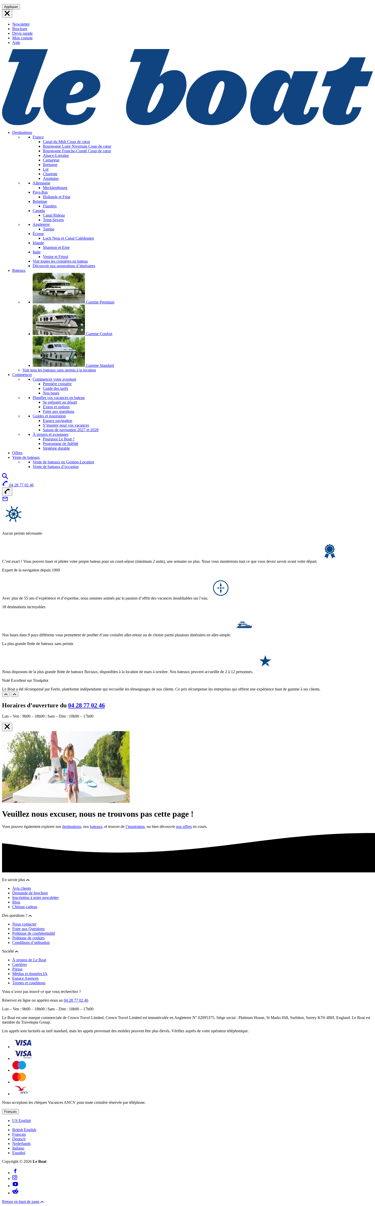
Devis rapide (22, 33)
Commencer (22, 374)
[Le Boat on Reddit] (15, 1193)
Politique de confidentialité (33, 933)
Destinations (22, 132)
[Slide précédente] (6, 694)
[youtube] (15, 1186)
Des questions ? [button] (15, 915)
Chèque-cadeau (24, 907)
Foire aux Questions (28, 929)
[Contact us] (5, 500)
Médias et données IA (29, 973)
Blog (16, 902)
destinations (71, 826)
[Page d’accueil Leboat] (187, 124)
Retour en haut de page (21, 1201)
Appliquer (11, 7)
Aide (16, 42)
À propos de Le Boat (29, 960)
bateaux (96, 826)
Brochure (19, 29)
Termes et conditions (28, 983)
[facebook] (15, 1172)
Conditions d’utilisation (31, 942)
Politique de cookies (28, 938)
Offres (17, 453)
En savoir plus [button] (14, 879)
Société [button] (8, 951)
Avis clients (21, 888)
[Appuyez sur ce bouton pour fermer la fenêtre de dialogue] (7, 727)
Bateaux (19, 270)
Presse (17, 969)
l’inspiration (135, 826)
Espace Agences (25, 978)
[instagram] (14, 1178)
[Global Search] (5, 478)
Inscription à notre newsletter (35, 897)
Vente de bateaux (26, 457)
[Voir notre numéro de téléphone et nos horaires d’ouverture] (7, 491)
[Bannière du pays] (7, 13)
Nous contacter (24, 924)
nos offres (184, 826)
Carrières (19, 964)
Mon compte (22, 38)
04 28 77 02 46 (86, 705)
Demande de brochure (30, 893)
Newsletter (21, 24)
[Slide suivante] (14, 694)
